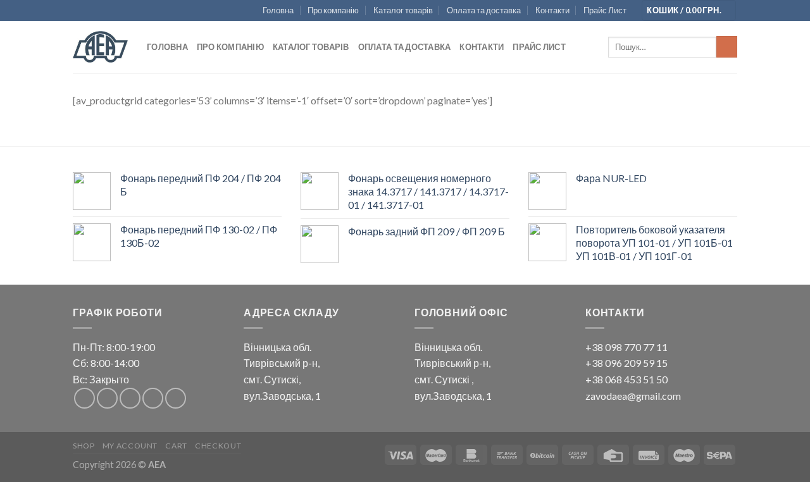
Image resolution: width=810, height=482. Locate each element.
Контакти (552, 10)
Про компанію (333, 10)
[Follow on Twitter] (130, 398)
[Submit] (726, 47)
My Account (130, 445)
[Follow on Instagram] (107, 398)
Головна (278, 10)
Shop (83, 445)
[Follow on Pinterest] (175, 398)
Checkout (218, 445)
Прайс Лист (604, 10)
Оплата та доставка (484, 10)
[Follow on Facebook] (84, 398)
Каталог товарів (403, 10)
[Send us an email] (152, 398)
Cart (176, 445)
